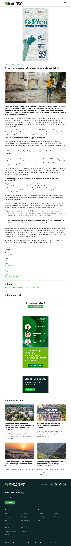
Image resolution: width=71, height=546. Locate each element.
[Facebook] (6, 277)
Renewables (24, 513)
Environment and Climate (15, 64)
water (27, 287)
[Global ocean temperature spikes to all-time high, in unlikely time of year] (19, 451)
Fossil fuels (24, 527)
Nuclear (7, 527)
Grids (6, 520)
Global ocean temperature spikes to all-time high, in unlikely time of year (19, 464)
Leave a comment (35, 307)
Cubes (44, 543)
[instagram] (60, 484)
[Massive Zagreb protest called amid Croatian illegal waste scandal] (51, 412)
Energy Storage (9, 524)
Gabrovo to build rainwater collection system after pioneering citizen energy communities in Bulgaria (19, 426)
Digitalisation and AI (10, 531)
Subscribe (30, 389)
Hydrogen (24, 524)
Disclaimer (40, 520)
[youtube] (64, 484)
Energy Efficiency (25, 517)
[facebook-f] (52, 484)
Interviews (7, 534)
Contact (56, 513)
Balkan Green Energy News (16, 543)
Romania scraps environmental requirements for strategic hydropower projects (50, 464)
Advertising (41, 517)
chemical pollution (10, 287)
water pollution (35, 287)
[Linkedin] (14, 277)
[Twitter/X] (10, 277)
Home (6, 513)
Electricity (7, 517)
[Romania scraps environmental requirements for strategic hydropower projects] (51, 451)
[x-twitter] (56, 484)
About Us (56, 517)
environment (20, 287)
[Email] (18, 277)
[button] (65, 3)
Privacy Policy (55, 543)
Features (23, 531)
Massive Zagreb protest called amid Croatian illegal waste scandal (50, 425)
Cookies (64, 543)
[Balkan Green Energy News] (13, 3)
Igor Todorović (9, 265)
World (6, 260)
